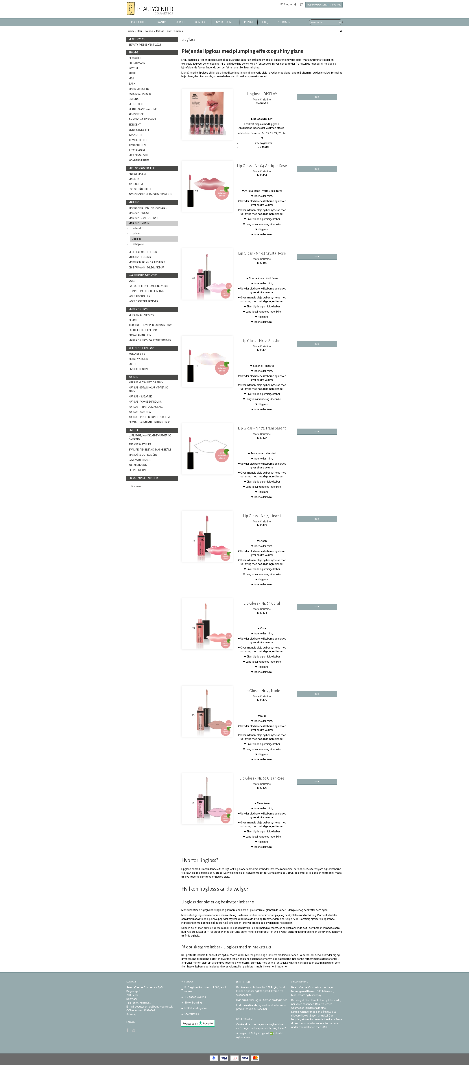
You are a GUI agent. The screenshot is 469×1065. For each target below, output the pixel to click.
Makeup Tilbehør (140, 257)
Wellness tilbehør (141, 348)
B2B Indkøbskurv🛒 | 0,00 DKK (324, 4)
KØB (317, 97)
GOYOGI (133, 68)
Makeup (134, 202)
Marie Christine (139, 88)
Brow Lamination (140, 335)
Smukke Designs (139, 369)
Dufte (132, 364)
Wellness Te (137, 353)
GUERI (132, 73)
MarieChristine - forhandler (148, 207)
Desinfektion (137, 470)
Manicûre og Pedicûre (143, 454)
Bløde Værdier (138, 358)
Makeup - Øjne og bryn (143, 217)
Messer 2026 (137, 39)
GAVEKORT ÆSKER (140, 459)
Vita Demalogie (138, 155)
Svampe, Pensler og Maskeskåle (150, 449)
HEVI (131, 78)
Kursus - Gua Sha (140, 411)
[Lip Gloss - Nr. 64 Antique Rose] (207, 186)
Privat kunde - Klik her (143, 478)
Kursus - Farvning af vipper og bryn (149, 389)
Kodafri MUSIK (138, 465)
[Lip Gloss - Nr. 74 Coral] (207, 623)
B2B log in (286, 4)
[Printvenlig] (341, 31)
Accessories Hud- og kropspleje (150, 194)
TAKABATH (135, 134)
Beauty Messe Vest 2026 (145, 44)
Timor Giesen (137, 145)
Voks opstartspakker (143, 301)
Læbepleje (138, 244)
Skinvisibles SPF (139, 129)
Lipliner (136, 233)
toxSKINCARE (137, 150)
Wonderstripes (139, 160)
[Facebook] (295, 4)
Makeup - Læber (139, 223)
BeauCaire (135, 58)
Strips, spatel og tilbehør (146, 291)
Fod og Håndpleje (140, 189)
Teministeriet (138, 140)
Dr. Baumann (137, 63)
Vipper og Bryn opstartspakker (150, 340)
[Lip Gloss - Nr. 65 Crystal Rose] (207, 273)
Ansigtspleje (138, 173)
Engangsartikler (140, 444)
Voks (132, 280)
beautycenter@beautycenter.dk (154, 1006)
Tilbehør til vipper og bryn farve (151, 325)
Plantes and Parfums (143, 109)
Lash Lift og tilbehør (143, 330)
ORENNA (134, 99)
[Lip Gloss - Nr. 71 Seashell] (207, 361)
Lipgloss (136, 238)
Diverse (134, 430)
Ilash (132, 83)
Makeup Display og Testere (147, 262)
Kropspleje (136, 184)
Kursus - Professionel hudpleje (150, 417)
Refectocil (136, 104)
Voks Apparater (139, 296)
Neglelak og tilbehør (143, 252)
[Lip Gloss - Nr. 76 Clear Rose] (207, 798)
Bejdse (133, 319)
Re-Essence (136, 114)
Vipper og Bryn (138, 309)
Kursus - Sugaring (140, 396)
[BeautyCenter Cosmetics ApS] (150, 8)
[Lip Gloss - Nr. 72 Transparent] (207, 448)
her (285, 1000)
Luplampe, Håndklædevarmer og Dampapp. (150, 437)
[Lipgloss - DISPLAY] (207, 114)
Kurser (133, 376)
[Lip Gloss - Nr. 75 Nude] (207, 711)
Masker (134, 179)
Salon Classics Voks (142, 119)
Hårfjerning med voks (143, 275)
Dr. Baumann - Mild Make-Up (146, 267)
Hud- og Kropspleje (142, 168)
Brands (134, 52)
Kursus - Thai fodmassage (146, 406)
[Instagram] (301, 4)
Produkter (138, 22)
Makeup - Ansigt (139, 212)
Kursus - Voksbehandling (145, 401)
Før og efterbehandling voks (148, 286)
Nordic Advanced (140, 93)
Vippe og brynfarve (141, 314)
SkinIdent (135, 124)
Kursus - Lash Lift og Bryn (146, 382)
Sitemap (131, 1014)
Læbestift (138, 228)
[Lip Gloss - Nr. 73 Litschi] (207, 536)
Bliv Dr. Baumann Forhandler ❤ (149, 422)
